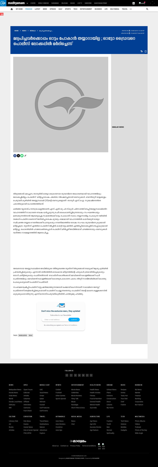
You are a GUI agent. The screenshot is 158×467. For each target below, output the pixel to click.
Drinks (123, 393)
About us (55, 446)
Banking (138, 399)
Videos (137, 424)
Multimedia (114, 9)
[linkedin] (79, 375)
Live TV (79, 3)
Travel (124, 9)
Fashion (109, 421)
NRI (10, 408)
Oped (26, 385)
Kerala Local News (15, 402)
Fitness (92, 396)
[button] (3, 3)
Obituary (12, 405)
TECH (75, 9)
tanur (30, 335)
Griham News (111, 390)
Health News (95, 385)
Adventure (43, 430)
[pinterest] (91, 375)
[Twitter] (18, 155)
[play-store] (100, 446)
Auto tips (59, 430)
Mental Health (95, 405)
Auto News (60, 421)
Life (106, 9)
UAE (41, 390)
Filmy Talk (74, 399)
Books (72, 3)
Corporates (139, 402)
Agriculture (95, 417)
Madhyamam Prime (100, 3)
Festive (123, 405)
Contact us (64, 446)
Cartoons (27, 408)
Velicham (64, 3)
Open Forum (28, 390)
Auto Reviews (60, 424)
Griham (110, 385)
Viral (72, 424)
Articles (26, 396)
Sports (68, 9)
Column (109, 405)
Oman (42, 396)
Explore (42, 433)
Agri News (93, 421)
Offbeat (26, 402)
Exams (26, 424)
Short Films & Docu (78, 408)
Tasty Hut (124, 396)
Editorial (26, 393)
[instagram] (75, 375)
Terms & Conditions (70, 325)
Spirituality (110, 433)
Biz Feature (139, 405)
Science (123, 424)
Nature (42, 427)
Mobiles (123, 427)
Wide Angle (139, 433)
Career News (28, 427)
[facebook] (15, 155)
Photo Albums (140, 421)
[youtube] (83, 375)
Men (108, 427)
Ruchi (123, 385)
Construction (111, 399)
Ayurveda (93, 408)
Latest (37, 9)
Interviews (27, 405)
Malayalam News (15, 390)
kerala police (23, 335)
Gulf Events (44, 411)
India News (13, 396)
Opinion (53, 9)
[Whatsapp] (22, 155)
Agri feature (94, 430)
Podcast (138, 427)
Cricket (58, 390)
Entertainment (86, 9)
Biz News (138, 390)
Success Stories (95, 427)
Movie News (75, 390)
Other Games (60, 396)
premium (28, 9)
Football (59, 393)
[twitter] (71, 375)
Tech (123, 417)
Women (109, 430)
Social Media (76, 417)
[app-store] (104, 446)
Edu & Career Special (31, 430)
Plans (109, 393)
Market (137, 393)
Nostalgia (74, 405)
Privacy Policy (75, 446)
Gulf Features (44, 408)
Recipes (123, 390)
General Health (95, 402)
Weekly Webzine (43, 3)
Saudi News (44, 393)
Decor (109, 402)
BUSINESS (138, 385)
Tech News (125, 421)
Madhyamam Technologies (75, 458)
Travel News (44, 421)
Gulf (60, 9)
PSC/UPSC (27, 433)
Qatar (42, 399)
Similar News (118, 127)
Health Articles (95, 393)
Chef (122, 402)
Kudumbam (55, 3)
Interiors (110, 396)
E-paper (33, 3)
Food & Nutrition (96, 399)
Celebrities (75, 393)
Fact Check (28, 411)
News (45, 9)
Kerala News (13, 393)
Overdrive (59, 427)
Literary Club (13, 421)
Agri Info (93, 424)
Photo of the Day (141, 430)
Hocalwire (95, 458)
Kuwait (42, 405)
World (11, 399)
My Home (19, 9)
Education (28, 417)
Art (10, 424)
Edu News (27, 421)
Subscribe (88, 3)
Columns (27, 399)
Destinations (44, 424)
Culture (12, 417)
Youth (109, 424)
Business (98, 9)
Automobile (60, 417)
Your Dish (124, 399)
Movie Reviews (76, 396)
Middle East (45, 385)
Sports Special (61, 399)
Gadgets (124, 430)
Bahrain (42, 402)
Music (73, 402)
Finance (138, 396)
